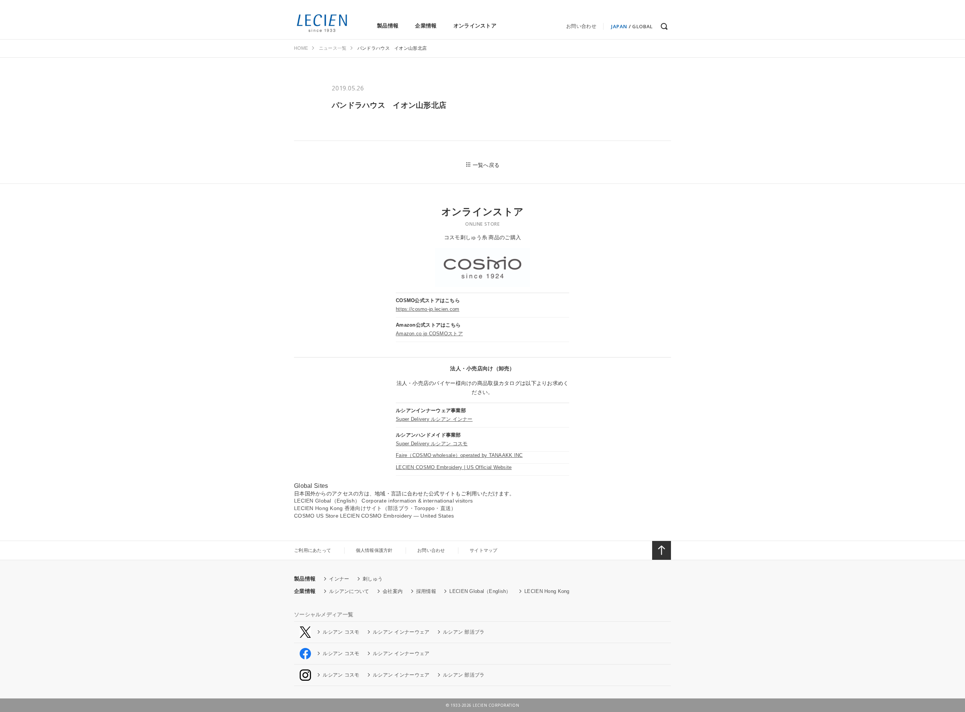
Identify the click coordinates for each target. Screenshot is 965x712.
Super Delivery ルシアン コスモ (431, 443)
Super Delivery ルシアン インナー (434, 419)
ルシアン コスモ (341, 632)
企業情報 (426, 26)
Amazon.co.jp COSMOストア (429, 333)
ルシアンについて (349, 591)
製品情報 (387, 26)
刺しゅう (373, 579)
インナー (339, 579)
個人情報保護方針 (374, 550)
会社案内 (393, 591)
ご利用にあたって (312, 550)
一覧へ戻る (486, 165)
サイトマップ (484, 550)
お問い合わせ (581, 26)
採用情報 (426, 591)
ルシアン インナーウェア (401, 632)
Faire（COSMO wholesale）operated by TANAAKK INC (459, 455)
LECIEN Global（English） (480, 591)
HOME (301, 48)
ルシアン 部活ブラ (464, 632)
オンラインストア (474, 26)
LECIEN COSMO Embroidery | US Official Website (454, 467)
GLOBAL (642, 26)
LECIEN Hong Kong (546, 591)
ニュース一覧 (333, 48)
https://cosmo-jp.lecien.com (428, 309)
